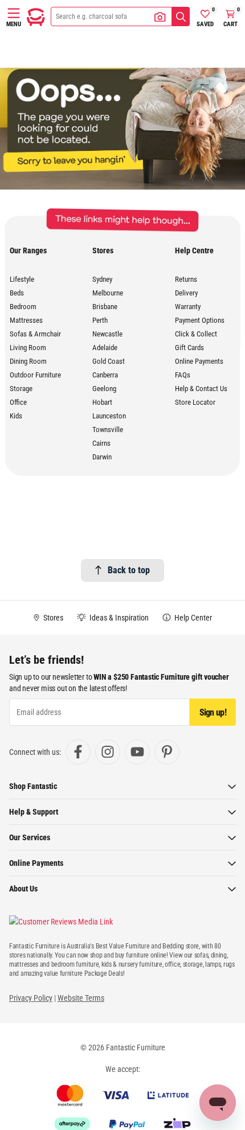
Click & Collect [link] (196, 334)
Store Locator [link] (195, 402)
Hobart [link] (102, 402)
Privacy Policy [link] (30, 997)
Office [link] (18, 402)
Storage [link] (21, 388)
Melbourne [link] (107, 293)
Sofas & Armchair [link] (35, 334)
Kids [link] (16, 416)
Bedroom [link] (23, 306)
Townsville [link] (107, 429)
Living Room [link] (28, 347)
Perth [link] (100, 320)
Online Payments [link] (199, 361)
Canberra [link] (105, 375)
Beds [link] (17, 293)
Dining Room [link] (28, 361)
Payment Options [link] (199, 320)
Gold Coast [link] (108, 361)
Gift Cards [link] (189, 347)
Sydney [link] (102, 279)
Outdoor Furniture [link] (35, 375)
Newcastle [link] (107, 334)
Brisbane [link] (104, 306)
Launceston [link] (109, 416)
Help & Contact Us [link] (201, 388)
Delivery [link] (186, 293)
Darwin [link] (102, 457)
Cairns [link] (101, 443)
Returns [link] (186, 279)
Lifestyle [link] (22, 279)
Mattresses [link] (26, 320)
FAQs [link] (182, 375)
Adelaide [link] (104, 347)
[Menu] (13, 13)
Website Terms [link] (81, 997)
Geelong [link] (104, 388)
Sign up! (212, 712)
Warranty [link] (188, 306)
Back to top (129, 570)
